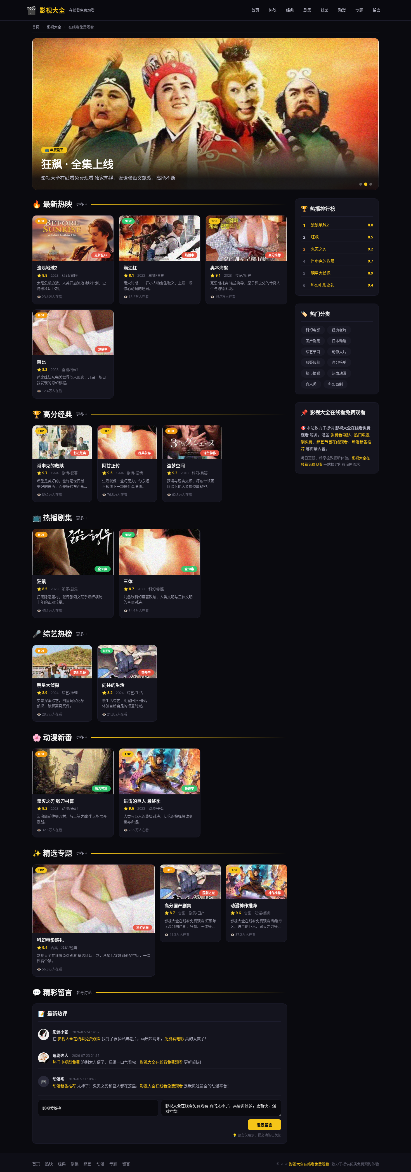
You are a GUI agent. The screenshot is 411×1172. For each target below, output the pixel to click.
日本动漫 (339, 340)
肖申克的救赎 (322, 261)
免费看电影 (340, 434)
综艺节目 (313, 351)
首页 (255, 10)
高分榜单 (339, 362)
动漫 (342, 10)
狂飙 (315, 237)
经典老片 (339, 329)
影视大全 (54, 26)
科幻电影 (313, 329)
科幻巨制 (335, 384)
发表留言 (264, 1125)
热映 (273, 10)
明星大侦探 (320, 273)
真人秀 (311, 384)
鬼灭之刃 (319, 249)
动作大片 (339, 351)
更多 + (81, 204)
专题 (359, 10)
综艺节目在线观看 (332, 441)
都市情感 (313, 373)
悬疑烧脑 (313, 362)
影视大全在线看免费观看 (309, 1163)
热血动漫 (339, 373)
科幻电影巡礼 (322, 285)
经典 (290, 10)
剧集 (307, 10)
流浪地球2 (320, 225)
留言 (377, 10)
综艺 (325, 10)
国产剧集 (313, 340)
